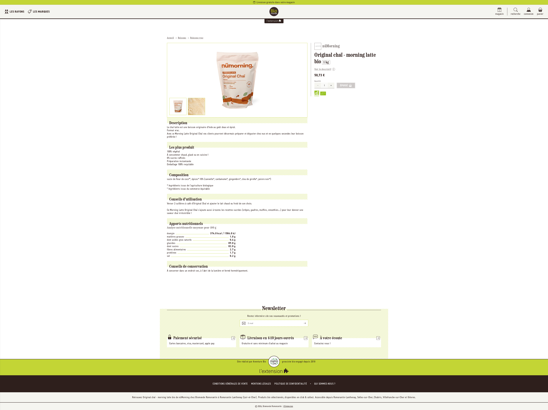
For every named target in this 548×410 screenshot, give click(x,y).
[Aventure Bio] (274, 361)
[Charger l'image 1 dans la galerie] (178, 106)
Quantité (317, 81)
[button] (515, 12)
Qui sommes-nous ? (324, 383)
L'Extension (288, 406)
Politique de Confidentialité (290, 383)
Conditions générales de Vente (230, 383)
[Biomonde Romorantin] (274, 11)
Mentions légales (261, 383)
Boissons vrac (196, 38)
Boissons (182, 38)
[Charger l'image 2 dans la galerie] (196, 106)
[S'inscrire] (302, 323)
